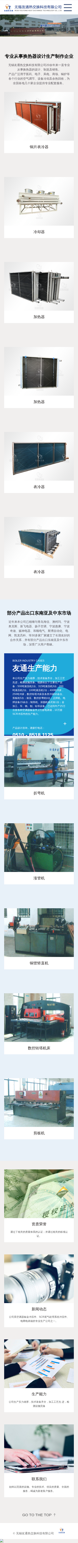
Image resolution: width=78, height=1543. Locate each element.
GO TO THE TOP (37, 1515)
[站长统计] (1, 1541)
